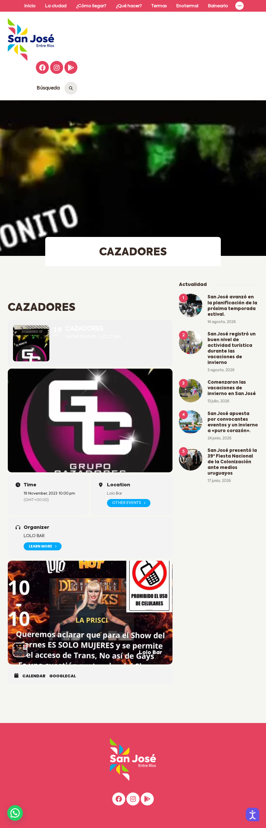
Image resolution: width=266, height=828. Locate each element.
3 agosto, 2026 (221, 370)
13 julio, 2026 (218, 401)
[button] (15, 813)
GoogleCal (62, 676)
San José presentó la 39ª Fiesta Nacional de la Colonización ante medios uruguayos (232, 462)
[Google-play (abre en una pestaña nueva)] (70, 67)
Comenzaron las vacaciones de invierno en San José (232, 388)
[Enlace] (239, 5)
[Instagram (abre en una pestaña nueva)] (56, 67)
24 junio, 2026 (219, 438)
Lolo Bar (34, 536)
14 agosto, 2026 (222, 322)
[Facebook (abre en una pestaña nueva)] (42, 67)
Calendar (33, 676)
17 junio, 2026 (219, 481)
